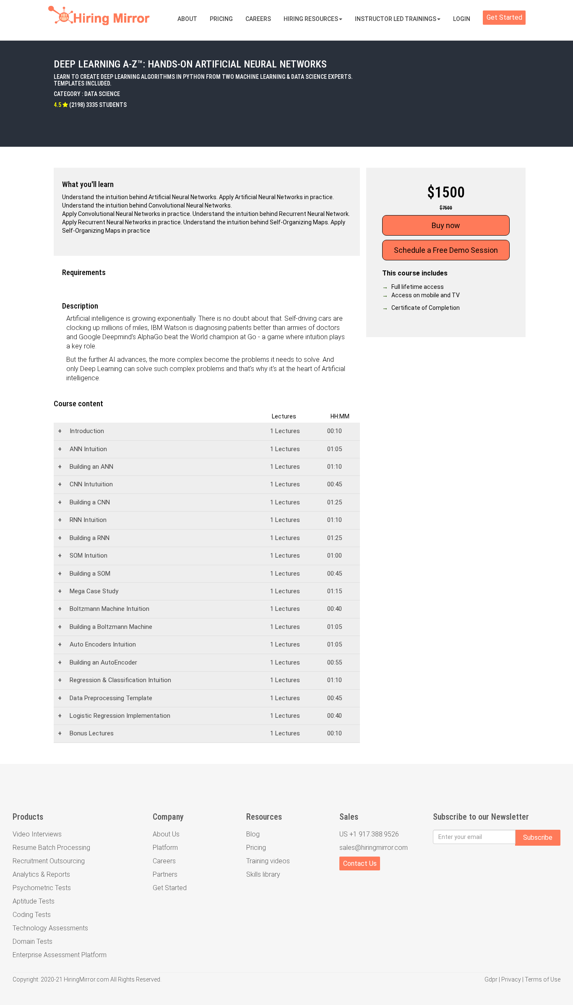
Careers (258, 19)
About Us (166, 834)
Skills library (263, 874)
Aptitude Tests (34, 901)
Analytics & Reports (41, 874)
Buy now (446, 225)
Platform (165, 848)
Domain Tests (32, 941)
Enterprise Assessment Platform (60, 955)
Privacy (511, 979)
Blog (253, 834)
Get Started (504, 17)
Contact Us (360, 863)
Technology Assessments (50, 928)
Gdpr (490, 979)
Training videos (268, 861)
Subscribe (537, 837)
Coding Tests (32, 915)
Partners (165, 874)
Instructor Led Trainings (395, 19)
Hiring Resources (311, 19)
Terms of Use (542, 979)
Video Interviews (37, 834)
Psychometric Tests (42, 888)
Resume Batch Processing (51, 848)
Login (461, 19)
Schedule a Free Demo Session (446, 250)
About (187, 19)
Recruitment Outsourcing (49, 861)
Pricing (221, 19)
